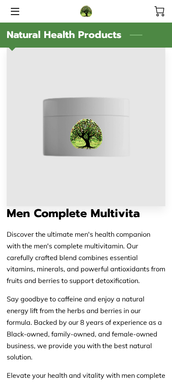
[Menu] (14, 11)
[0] (159, 11)
